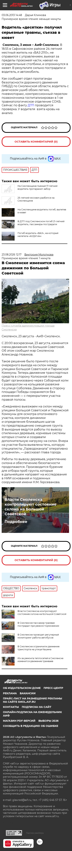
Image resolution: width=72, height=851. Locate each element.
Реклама (10, 693)
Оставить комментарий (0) (36, 141)
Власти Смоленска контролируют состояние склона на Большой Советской (30, 506)
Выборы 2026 (48, 720)
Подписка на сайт (36, 707)
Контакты (11, 707)
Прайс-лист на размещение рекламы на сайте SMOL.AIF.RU (32, 700)
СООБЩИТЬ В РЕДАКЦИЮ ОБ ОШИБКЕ (30, 726)
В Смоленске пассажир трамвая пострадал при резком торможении (38, 624)
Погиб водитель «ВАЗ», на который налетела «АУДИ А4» (38, 234)
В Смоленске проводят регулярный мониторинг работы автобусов (38, 636)
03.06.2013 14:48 (12, 15)
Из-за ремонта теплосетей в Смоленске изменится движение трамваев (40, 660)
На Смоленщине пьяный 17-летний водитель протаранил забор (37, 187)
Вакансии (28, 693)
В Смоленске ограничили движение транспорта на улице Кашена (38, 648)
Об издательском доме (22, 688)
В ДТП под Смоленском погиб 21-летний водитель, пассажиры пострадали (41, 223)
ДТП (31, 105)
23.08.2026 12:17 (11, 254)
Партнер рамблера (35, 833)
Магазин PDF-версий (19, 720)
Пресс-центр (53, 688)
